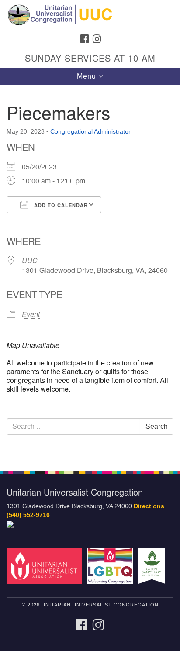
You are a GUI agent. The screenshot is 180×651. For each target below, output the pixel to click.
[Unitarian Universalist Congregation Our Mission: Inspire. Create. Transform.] (90, 15)
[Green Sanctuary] (153, 565)
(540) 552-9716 (28, 515)
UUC (30, 260)
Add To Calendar (60, 205)
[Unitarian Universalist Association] (46, 565)
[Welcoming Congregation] (112, 565)
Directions (149, 506)
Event (31, 314)
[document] (90, 273)
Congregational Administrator (90, 131)
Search (156, 426)
